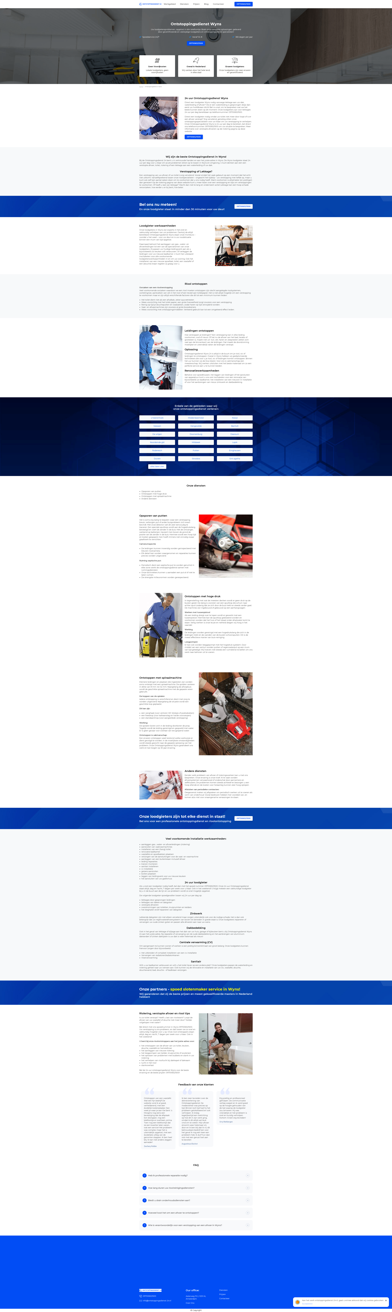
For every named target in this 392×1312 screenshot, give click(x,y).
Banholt (234, 426)
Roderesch (157, 450)
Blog (206, 4)
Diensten (184, 4)
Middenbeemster (196, 418)
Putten (196, 450)
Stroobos (196, 459)
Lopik (234, 442)
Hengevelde (196, 426)
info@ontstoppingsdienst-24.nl (157, 1301)
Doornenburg (196, 434)
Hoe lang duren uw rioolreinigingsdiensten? (171, 1188)
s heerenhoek (157, 418)
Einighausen (235, 450)
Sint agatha (234, 459)
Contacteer (218, 4)
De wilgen (157, 434)
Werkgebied (170, 4)
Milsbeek (196, 442)
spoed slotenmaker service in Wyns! (205, 989)
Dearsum (235, 434)
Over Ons (190, 1303)
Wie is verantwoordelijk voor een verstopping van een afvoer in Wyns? (185, 1225)
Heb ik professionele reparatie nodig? (168, 1175)
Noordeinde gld (157, 442)
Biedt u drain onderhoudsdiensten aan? (169, 1200)
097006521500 (244, 4)
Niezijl (235, 418)
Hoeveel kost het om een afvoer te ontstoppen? (173, 1213)
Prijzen (196, 4)
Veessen (157, 426)
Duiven (157, 459)
